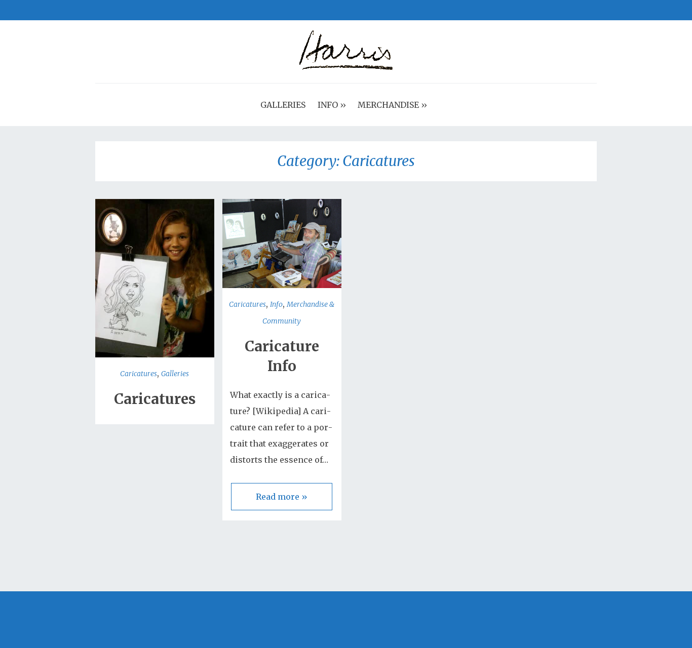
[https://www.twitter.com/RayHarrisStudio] (109, 10)
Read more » (281, 497)
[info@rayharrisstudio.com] (150, 10)
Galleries (175, 373)
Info (276, 304)
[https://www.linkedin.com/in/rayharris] (130, 10)
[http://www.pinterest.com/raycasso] (120, 10)
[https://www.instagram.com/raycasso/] (140, 10)
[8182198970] (160, 10)
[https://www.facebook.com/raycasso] (99, 10)
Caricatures (138, 373)
